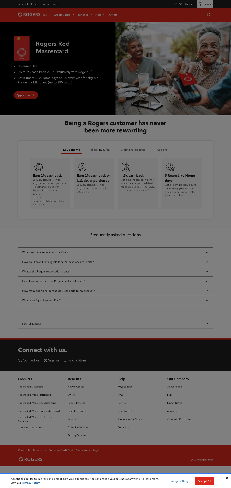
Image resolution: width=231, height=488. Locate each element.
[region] (115, 481)
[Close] (227, 478)
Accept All (204, 481)
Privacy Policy (31, 483)
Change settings (179, 481)
